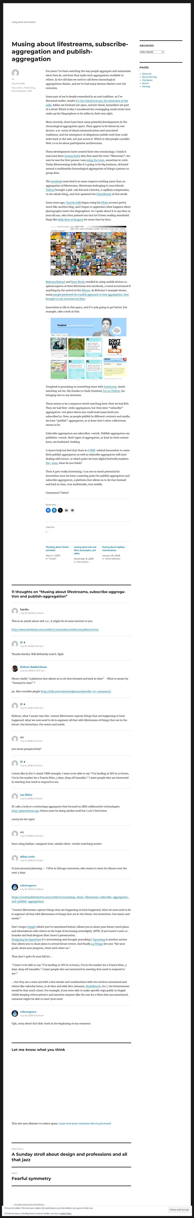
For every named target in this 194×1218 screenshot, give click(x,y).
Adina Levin (27, 856)
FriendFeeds (103, 194)
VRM (92, 450)
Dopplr (31, 926)
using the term (95, 160)
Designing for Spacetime (26, 939)
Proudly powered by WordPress (29, 1204)
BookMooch (93, 986)
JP (13, 79)
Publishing (29, 88)
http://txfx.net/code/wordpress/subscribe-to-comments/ (76, 691)
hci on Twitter (111, 390)
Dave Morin (78, 281)
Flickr (104, 202)
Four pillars (17, 88)
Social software (19, 91)
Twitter (50, 189)
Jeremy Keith (72, 155)
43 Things (97, 943)
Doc (48, 463)
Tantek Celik (73, 202)
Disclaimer (147, 80)
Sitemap (146, 86)
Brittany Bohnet (55, 281)
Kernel (145, 83)
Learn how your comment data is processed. (85, 1123)
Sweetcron (110, 386)
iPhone (86, 290)
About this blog (149, 77)
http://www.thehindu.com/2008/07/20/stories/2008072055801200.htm (55, 629)
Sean (55, 463)
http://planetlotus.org (25, 810)
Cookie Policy (66, 1213)
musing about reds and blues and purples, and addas (85, 550)
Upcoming (99, 939)
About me (146, 74)
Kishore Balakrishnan (33, 666)
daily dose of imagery (70, 219)
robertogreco (28, 885)
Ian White (26, 794)
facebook (56, 181)
